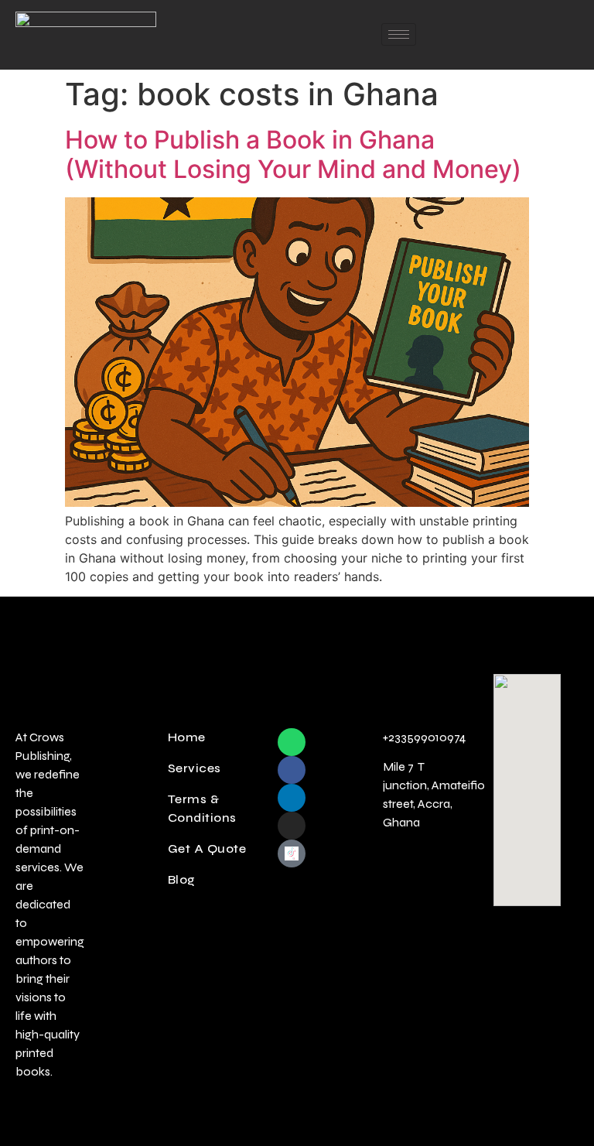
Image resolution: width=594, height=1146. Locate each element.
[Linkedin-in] (292, 798)
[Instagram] (292, 826)
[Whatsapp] (292, 742)
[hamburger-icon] (398, 34)
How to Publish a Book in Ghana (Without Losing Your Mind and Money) (293, 154)
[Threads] (292, 881)
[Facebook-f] (292, 770)
